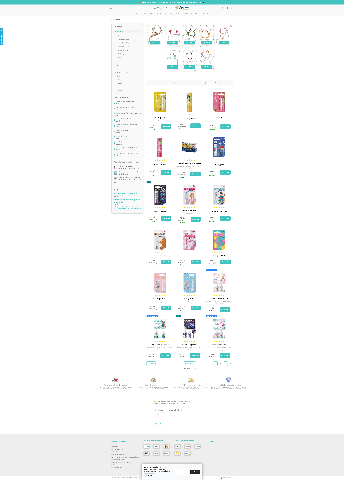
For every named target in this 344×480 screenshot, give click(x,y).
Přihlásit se (158, 423)
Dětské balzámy (123, 50)
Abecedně (217, 83)
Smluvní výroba (116, 452)
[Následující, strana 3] (225, 363)
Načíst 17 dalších (189, 364)
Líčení (119, 76)
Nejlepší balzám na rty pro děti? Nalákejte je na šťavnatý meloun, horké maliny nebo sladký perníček (127, 201)
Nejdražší (185, 83)
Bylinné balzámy (123, 43)
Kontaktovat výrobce (181, 472)
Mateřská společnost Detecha (121, 462)
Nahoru (152, 364)
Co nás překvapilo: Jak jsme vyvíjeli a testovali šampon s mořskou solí (125, 194)
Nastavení (149, 476)
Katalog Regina (116, 468)
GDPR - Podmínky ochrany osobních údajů (125, 457)
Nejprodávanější (201, 83)
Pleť (118, 65)
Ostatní (119, 83)
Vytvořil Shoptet (228, 478)
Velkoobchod (121, 87)
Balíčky (120, 61)
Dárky (118, 80)
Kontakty (114, 447)
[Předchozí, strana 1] (215, 363)
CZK (111, 8)
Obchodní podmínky (118, 455)
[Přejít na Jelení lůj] (182, 8)
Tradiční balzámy (123, 36)
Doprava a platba (117, 449)
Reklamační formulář (118, 460)
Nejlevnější (171, 83)
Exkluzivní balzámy (124, 47)
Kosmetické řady (122, 73)
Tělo (118, 69)
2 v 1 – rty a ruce (123, 54)
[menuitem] (138, 14)
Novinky (119, 91)
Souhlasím (195, 472)
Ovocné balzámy (123, 39)
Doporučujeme (155, 83)
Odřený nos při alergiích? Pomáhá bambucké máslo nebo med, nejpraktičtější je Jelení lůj (127, 207)
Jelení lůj (120, 31)
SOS (119, 57)
